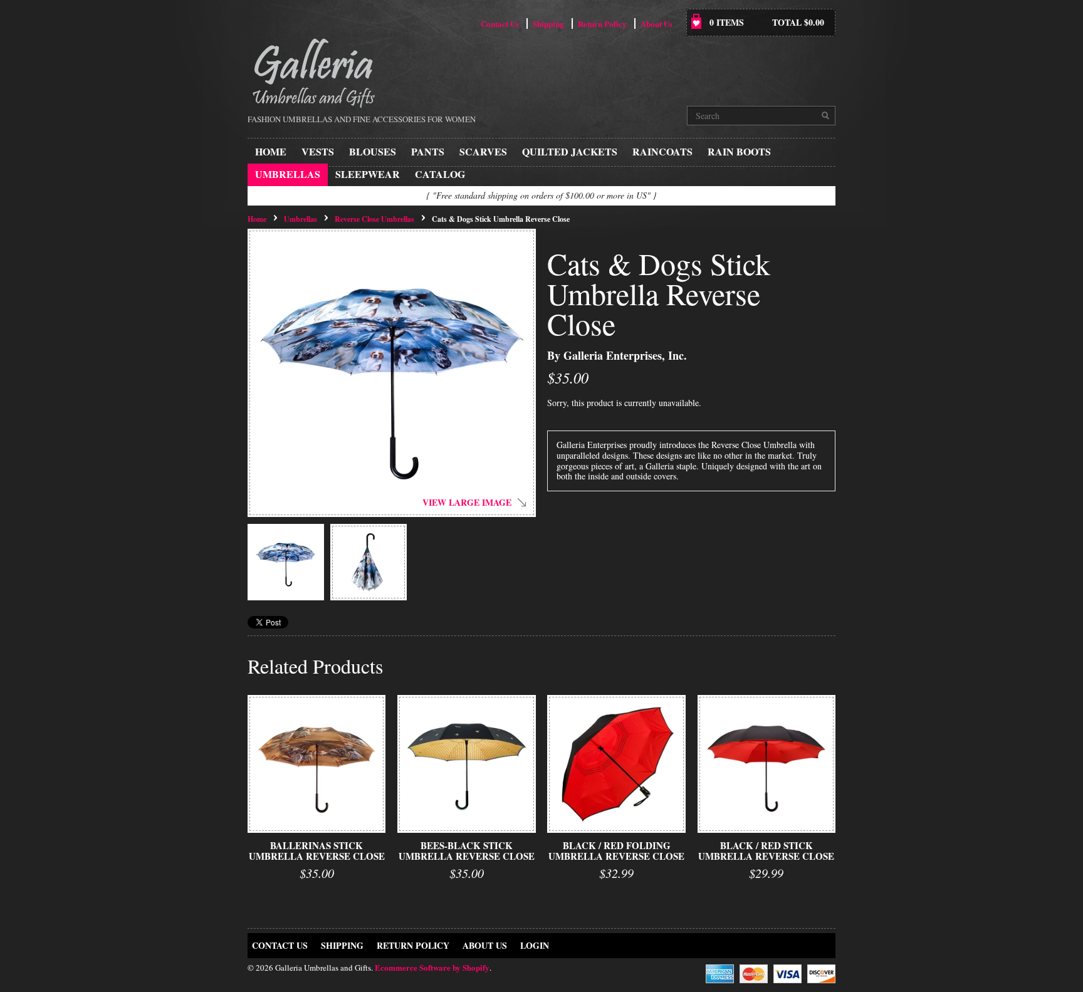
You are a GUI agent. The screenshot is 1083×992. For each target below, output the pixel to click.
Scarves (483, 151)
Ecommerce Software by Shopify (432, 967)
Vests (317, 151)
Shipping (548, 23)
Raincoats (662, 151)
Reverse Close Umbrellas (374, 219)
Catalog (440, 174)
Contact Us (500, 23)
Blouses (372, 151)
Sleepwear (367, 174)
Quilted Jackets (569, 151)
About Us (656, 23)
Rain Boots (739, 151)
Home (270, 151)
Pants (427, 151)
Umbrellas (287, 174)
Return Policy (602, 23)
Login (534, 945)
